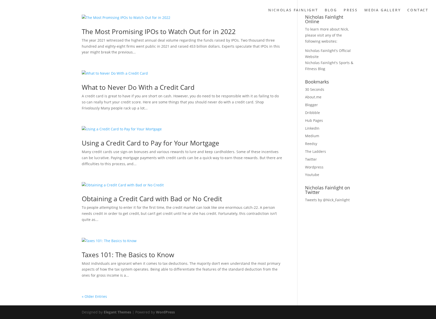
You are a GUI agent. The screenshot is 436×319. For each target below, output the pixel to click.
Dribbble (312, 112)
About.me (313, 97)
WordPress (165, 312)
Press (351, 10)
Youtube (312, 174)
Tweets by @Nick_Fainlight (327, 199)
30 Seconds (314, 89)
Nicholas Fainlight (293, 10)
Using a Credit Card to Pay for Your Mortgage (150, 143)
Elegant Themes (117, 312)
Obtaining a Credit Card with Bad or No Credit (152, 198)
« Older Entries (94, 296)
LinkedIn (312, 128)
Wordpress (314, 167)
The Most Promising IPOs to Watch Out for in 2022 (159, 31)
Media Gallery (382, 10)
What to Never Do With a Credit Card (138, 87)
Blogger (311, 104)
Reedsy (311, 143)
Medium (312, 135)
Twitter (311, 159)
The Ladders (315, 151)
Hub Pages (314, 120)
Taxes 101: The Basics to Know (128, 254)
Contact (417, 10)
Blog (331, 10)
